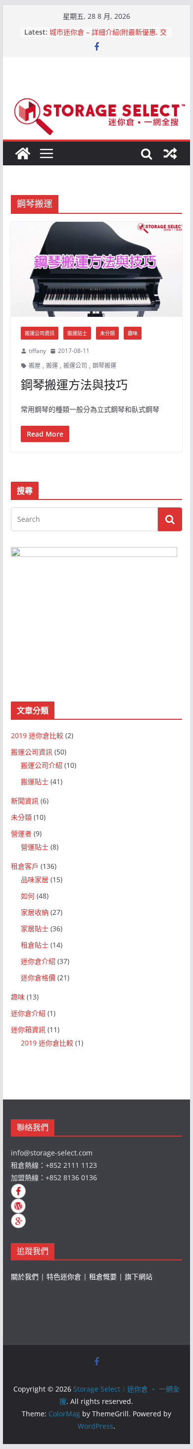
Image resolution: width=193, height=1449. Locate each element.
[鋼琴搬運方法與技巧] (96, 269)
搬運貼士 (77, 333)
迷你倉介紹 (38, 961)
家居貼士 (34, 928)
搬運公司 (75, 365)
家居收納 (34, 912)
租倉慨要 (103, 1276)
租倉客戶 (25, 866)
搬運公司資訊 (39, 333)
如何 (28, 895)
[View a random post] (170, 153)
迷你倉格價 (38, 977)
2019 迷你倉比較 (37, 735)
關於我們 (25, 1276)
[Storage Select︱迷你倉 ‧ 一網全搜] (23, 153)
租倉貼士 (34, 944)
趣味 (133, 333)
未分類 (107, 333)
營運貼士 (34, 846)
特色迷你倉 (64, 1276)
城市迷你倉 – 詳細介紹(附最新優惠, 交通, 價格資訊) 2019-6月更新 (108, 37)
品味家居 (34, 879)
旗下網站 (138, 1276)
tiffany (37, 351)
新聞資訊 (25, 800)
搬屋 (35, 365)
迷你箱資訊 (28, 1029)
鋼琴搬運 (104, 365)
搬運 (52, 365)
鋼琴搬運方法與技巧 (74, 384)
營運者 (21, 833)
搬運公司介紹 (41, 765)
